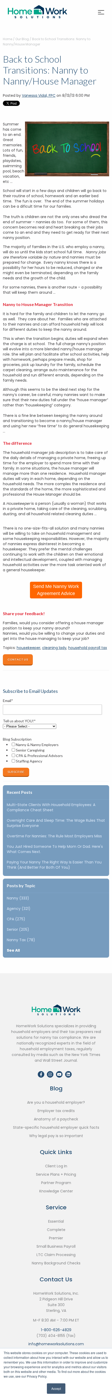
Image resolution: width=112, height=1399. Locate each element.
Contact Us (18, 659)
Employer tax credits (56, 1110)
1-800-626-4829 (56, 1329)
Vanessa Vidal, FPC (38, 95)
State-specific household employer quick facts (56, 1127)
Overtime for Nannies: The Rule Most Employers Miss (54, 836)
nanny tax (21, 939)
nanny (18, 898)
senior (18, 929)
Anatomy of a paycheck (56, 1119)
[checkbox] (55, 753)
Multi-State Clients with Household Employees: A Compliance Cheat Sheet (51, 807)
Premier (56, 1238)
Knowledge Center (56, 1191)
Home (7, 39)
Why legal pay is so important (56, 1135)
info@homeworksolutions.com (56, 1344)
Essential (56, 1221)
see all (13, 950)
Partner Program (56, 1182)
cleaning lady (54, 647)
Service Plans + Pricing (56, 1174)
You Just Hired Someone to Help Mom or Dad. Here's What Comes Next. (55, 849)
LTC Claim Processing (56, 1254)
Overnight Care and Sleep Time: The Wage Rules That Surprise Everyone (56, 823)
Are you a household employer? (56, 1102)
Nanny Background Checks (56, 1263)
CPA (16, 919)
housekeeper (28, 647)
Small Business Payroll (56, 1246)
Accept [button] (56, 1388)
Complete (56, 1229)
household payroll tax (87, 647)
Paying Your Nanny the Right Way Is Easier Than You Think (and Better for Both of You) (54, 865)
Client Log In (56, 1166)
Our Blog (22, 39)
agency (18, 908)
